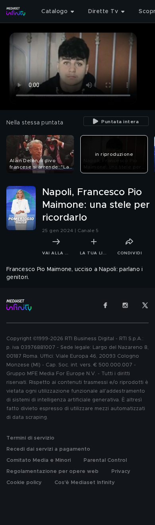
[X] (145, 305)
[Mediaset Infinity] (15, 11)
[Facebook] (105, 305)
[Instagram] (125, 305)
